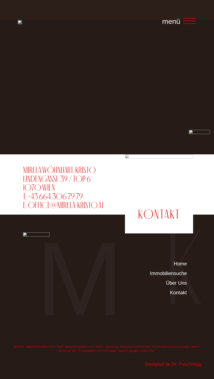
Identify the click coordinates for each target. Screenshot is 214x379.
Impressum (111, 346)
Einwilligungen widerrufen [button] (136, 351)
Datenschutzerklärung (135, 346)
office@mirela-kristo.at (66, 205)
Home (180, 263)
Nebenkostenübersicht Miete (84, 346)
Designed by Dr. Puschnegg (173, 364)
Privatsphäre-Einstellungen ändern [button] (176, 346)
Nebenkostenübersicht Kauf (44, 346)
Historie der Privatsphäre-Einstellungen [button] (87, 351)
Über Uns (176, 283)
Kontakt (178, 292)
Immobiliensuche (172, 273)
